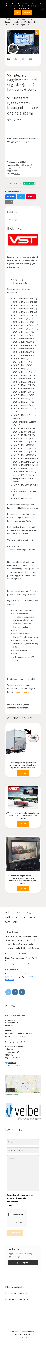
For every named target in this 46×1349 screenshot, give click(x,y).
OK (10, 1205)
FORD (22, 165)
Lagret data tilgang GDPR (16, 1299)
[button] (37, 32)
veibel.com (12, 1062)
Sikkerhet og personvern (16, 1293)
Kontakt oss (14, 1232)
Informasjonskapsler (14, 1287)
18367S (17, 174)
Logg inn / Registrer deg (23, 1263)
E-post (9, 202)
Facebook (10, 196)
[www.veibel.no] (22, 992)
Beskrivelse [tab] (12, 212)
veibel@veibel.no (21, 692)
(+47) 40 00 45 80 (14, 1065)
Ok (17, 13)
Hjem (10, 19)
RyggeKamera (23, 19)
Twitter (21, 196)
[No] (43, 9)
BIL (15, 19)
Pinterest (31, 196)
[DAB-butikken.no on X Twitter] (8, 992)
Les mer (23, 773)
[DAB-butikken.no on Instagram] (15, 992)
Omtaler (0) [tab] (12, 219)
